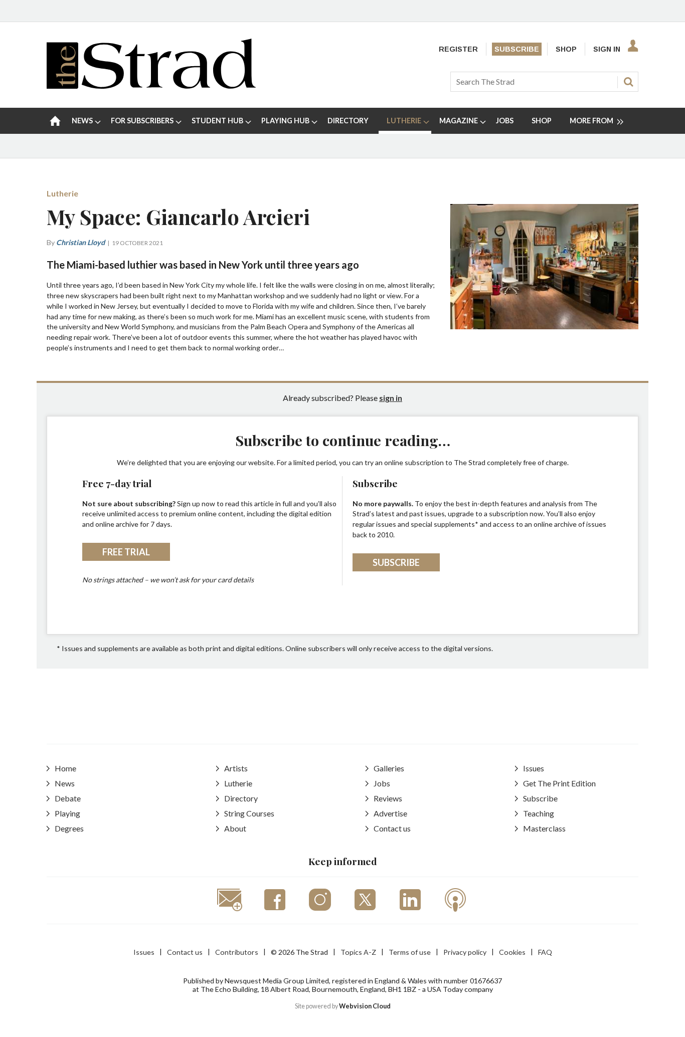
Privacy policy (464, 952)
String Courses (249, 813)
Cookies (512, 952)
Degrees (69, 828)
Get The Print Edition (559, 783)
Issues (533, 768)
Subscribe (516, 49)
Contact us (392, 828)
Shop (566, 49)
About (235, 828)
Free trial (126, 551)
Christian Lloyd (80, 242)
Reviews (388, 798)
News (65, 783)
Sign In (606, 49)
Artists (236, 768)
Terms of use (410, 952)
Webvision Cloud (365, 1006)
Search (628, 82)
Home (65, 768)
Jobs (382, 783)
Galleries (389, 768)
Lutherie (62, 193)
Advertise (390, 813)
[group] (592, 121)
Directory (241, 798)
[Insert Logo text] (151, 85)
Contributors (236, 952)
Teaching (538, 813)
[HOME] (55, 121)
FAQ (545, 952)
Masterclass (544, 828)
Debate (68, 798)
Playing (67, 813)
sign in (390, 397)
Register (458, 49)
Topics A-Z (358, 952)
